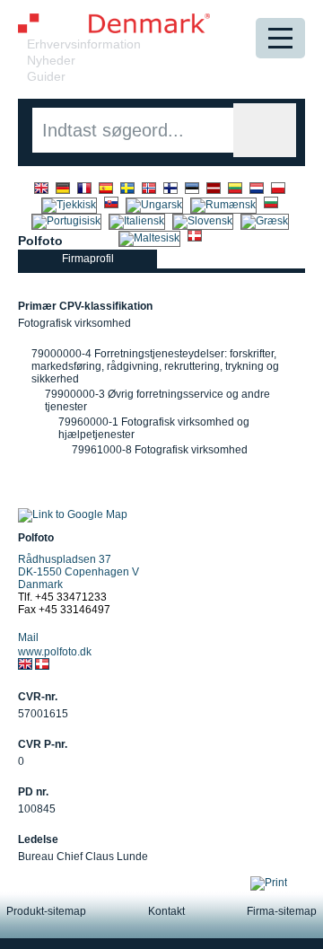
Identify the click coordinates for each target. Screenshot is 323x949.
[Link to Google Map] (72, 514)
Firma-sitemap (282, 911)
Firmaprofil (88, 258)
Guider (46, 76)
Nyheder (51, 60)
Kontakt (166, 911)
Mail (28, 637)
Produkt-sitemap (46, 911)
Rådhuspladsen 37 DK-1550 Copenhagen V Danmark (78, 572)
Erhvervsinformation (84, 44)
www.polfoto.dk (55, 652)
